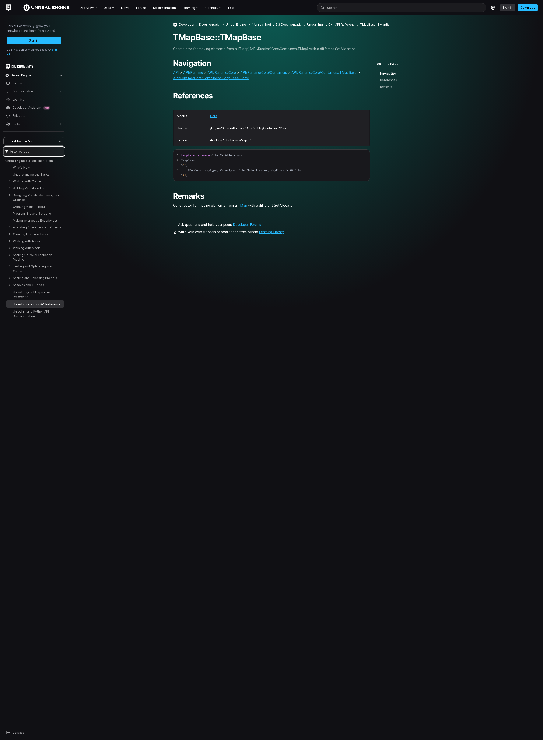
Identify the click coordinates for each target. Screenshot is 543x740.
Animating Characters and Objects (37, 227)
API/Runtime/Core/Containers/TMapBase (324, 72)
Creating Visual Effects (29, 207)
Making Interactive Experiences (35, 220)
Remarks (386, 87)
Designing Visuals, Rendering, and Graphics (37, 197)
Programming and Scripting (32, 213)
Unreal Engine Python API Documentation (31, 314)
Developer (187, 24)
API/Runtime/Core (221, 72)
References (388, 80)
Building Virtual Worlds (28, 188)
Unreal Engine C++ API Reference (331, 24)
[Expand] (9, 167)
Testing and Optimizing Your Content (33, 268)
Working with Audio (26, 241)
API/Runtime (193, 72)
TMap (242, 205)
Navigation (388, 73)
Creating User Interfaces (30, 234)
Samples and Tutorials (28, 285)
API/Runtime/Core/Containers (263, 72)
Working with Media (27, 248)
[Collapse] (9, 303)
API (176, 72)
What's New (21, 167)
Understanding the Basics (31, 174)
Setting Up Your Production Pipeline (32, 257)
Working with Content (28, 181)
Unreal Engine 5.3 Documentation (29, 161)
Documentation (210, 24)
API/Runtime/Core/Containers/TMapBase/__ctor (211, 78)
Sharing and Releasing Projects (35, 278)
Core (213, 116)
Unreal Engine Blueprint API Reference (32, 294)
